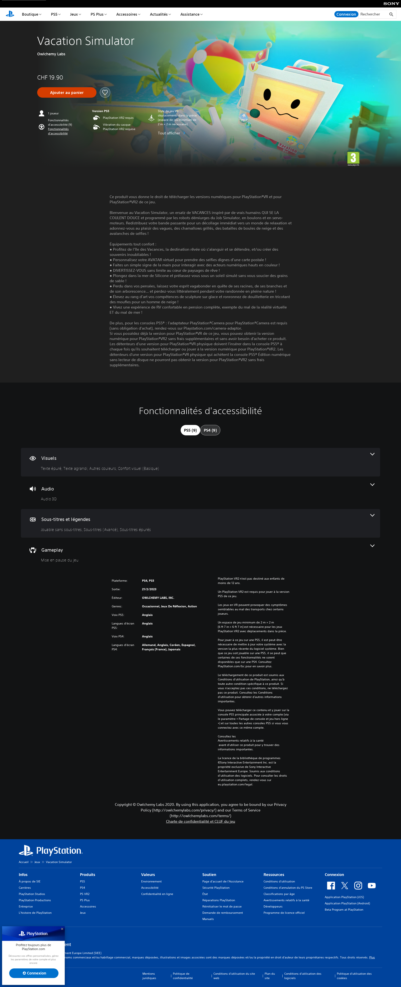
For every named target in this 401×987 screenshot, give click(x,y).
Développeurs (273, 906)
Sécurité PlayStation (216, 888)
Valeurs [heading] (148, 874)
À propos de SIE (30, 881)
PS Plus (97, 14)
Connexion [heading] (334, 874)
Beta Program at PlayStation (344, 909)
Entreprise (26, 906)
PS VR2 (84, 894)
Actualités (159, 14)
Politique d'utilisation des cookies (354, 976)
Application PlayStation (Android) (347, 903)
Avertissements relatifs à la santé (241, 740)
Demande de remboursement (222, 913)
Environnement (151, 881)
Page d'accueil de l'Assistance (223, 881)
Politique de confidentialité (183, 976)
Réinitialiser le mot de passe (222, 906)
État (205, 894)
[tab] (190, 430)
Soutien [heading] (209, 874)
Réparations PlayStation (218, 900)
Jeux (74, 14)
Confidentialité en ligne (157, 894)
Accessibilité (150, 888)
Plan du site (270, 976)
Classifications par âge (279, 894)
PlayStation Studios (32, 894)
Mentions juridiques (149, 976)
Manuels (208, 919)
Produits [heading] (87, 874)
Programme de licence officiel (284, 913)
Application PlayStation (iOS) (344, 897)
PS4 (82, 888)
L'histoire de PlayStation (35, 913)
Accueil (24, 862)
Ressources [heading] (274, 874)
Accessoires (126, 14)
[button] (68, 131)
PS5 (54, 14)
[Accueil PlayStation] (10, 14)
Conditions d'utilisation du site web (234, 976)
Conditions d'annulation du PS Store (288, 888)
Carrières (25, 888)
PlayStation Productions (35, 900)
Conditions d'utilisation (279, 881)
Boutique (30, 14)
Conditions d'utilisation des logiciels (302, 976)
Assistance (189, 14)
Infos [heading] (23, 874)
